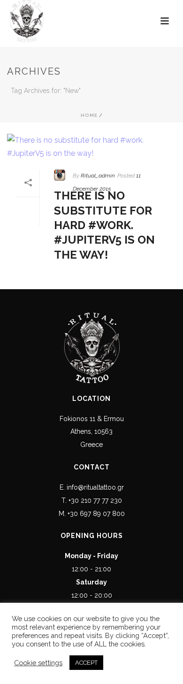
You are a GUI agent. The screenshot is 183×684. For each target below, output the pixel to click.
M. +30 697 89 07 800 (92, 513)
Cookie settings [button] (38, 663)
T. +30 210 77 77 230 (91, 500)
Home (89, 115)
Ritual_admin (98, 175)
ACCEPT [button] (86, 662)
